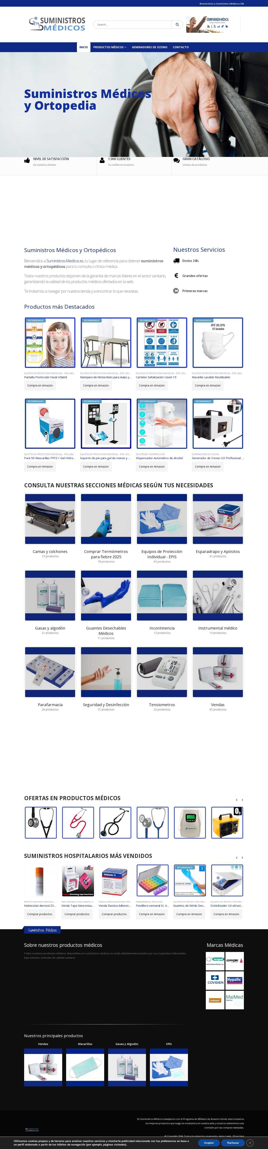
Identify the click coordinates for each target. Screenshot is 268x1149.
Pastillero (120, 901)
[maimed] (234, 1000)
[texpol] (215, 961)
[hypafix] (234, 980)
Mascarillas (75, 373)
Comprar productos (39, 914)
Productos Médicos (108, 47)
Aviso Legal (225, 1136)
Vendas (93, 901)
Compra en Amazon (40, 385)
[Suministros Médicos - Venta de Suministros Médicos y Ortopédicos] (57, 24)
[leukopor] (215, 1000)
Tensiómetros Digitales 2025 (242, 901)
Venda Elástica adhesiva (74, 901)
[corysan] (234, 961)
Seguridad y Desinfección (150, 454)
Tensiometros (218, 901)
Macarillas (85, 1044)
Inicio (83, 47)
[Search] (177, 24)
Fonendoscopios (37, 824)
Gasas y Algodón (127, 1044)
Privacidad (238, 1136)
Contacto (181, 47)
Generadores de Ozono (149, 47)
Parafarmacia (106, 901)
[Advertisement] (134, 211)
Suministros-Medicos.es (64, 260)
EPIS (169, 1044)
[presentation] (237, 799)
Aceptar (209, 1143)
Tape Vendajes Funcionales (38, 901)
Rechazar (233, 1143)
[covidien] (215, 980)
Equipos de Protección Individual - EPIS (46, 373)
